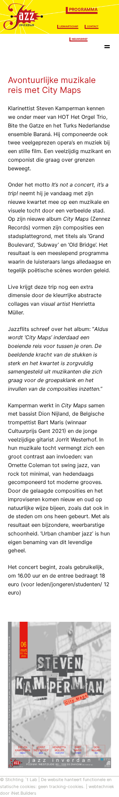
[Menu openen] (107, 48)
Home (18, 47)
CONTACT (93, 26)
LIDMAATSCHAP (69, 26)
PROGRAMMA (83, 9)
